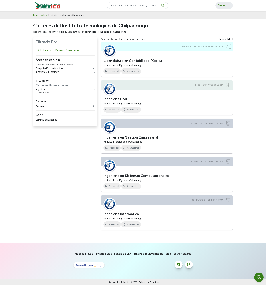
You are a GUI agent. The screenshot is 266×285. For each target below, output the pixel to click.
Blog (168, 253)
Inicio (35, 15)
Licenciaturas (42, 92)
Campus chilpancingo (46, 119)
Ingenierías (41, 89)
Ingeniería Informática (121, 214)
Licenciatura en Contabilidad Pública (132, 60)
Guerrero (40, 106)
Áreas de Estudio (84, 253)
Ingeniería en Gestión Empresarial (130, 137)
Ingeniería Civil (115, 99)
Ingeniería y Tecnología (47, 71)
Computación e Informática (50, 68)
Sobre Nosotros (182, 253)
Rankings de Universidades (148, 253)
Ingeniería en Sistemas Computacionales (136, 175)
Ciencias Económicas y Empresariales (54, 64)
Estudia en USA (122, 253)
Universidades (104, 253)
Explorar (44, 15)
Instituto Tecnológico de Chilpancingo (122, 65)
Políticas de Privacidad (149, 282)
